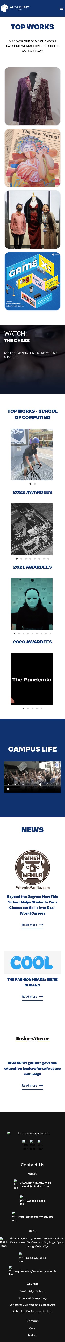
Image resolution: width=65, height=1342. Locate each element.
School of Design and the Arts (32, 1311)
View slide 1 (30, 484)
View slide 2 (35, 484)
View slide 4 (30, 559)
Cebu (32, 1328)
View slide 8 (48, 559)
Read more (29, 924)
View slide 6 (39, 559)
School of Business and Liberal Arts (33, 1304)
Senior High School (32, 1291)
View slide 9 (50, 633)
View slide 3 (26, 559)
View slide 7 (44, 559)
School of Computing (32, 1298)
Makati (32, 1335)
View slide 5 (35, 559)
